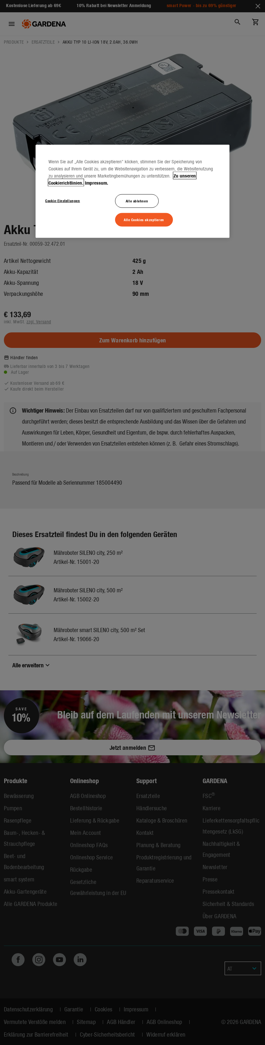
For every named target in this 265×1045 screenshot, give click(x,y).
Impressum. (96, 182)
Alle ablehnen (137, 200)
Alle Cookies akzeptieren (144, 219)
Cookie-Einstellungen (62, 200)
